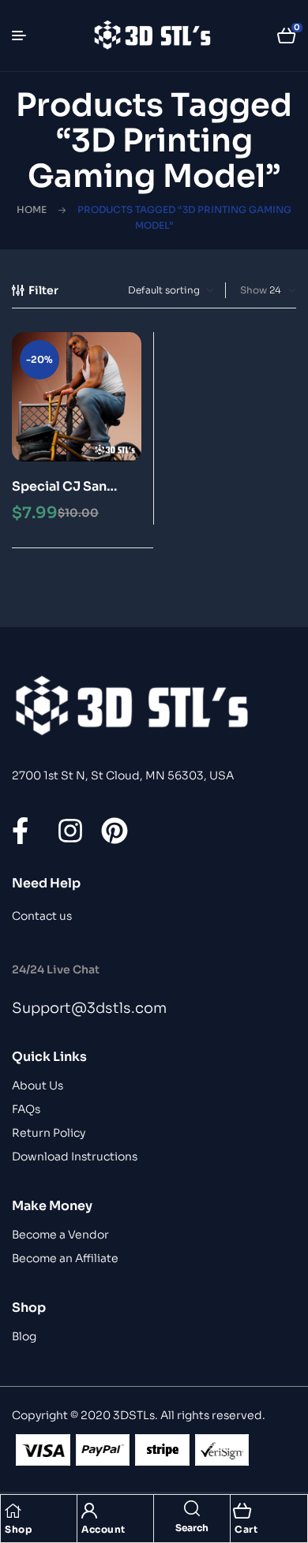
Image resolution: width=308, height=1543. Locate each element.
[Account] (89, 1511)
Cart (246, 1529)
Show (253, 290)
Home (32, 209)
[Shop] (13, 1511)
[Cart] (242, 1511)
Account (103, 1529)
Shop (18, 1529)
